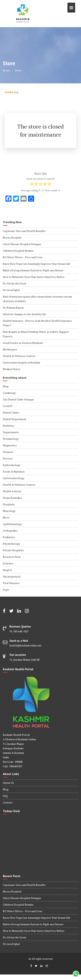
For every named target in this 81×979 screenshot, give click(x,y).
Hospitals (9, 504)
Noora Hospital (12, 237)
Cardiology (9, 393)
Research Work (12, 557)
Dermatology (11, 439)
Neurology (9, 511)
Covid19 (7, 406)
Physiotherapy (11, 543)
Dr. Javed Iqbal (11, 290)
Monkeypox (10, 349)
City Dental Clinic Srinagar (18, 399)
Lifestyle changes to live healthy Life (24, 314)
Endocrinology (11, 465)
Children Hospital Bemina (18, 250)
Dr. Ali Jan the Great (14, 283)
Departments (11, 432)
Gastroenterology (13, 478)
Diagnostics (10, 445)
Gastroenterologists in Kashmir (21, 362)
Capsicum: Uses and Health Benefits (24, 231)
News (6, 517)
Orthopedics (10, 530)
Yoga (6, 589)
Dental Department (14, 419)
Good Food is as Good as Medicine (23, 343)
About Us (8, 783)
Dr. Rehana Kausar (13, 307)
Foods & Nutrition (13, 471)
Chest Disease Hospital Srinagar (22, 244)
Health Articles (12, 491)
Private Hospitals (13, 550)
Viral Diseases (11, 583)
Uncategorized (11, 576)
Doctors (8, 458)
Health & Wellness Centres (19, 356)
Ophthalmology (12, 524)
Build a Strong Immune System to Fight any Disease (33, 270)
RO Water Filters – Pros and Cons (22, 257)
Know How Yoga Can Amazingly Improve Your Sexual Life (36, 264)
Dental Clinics (11, 412)
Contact (7, 802)
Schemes (8, 563)
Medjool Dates (11, 369)
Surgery (7, 570)
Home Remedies (12, 498)
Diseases (8, 452)
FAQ (5, 796)
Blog (5, 386)
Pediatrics (9, 537)
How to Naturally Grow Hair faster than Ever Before (33, 277)
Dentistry (8, 425)
